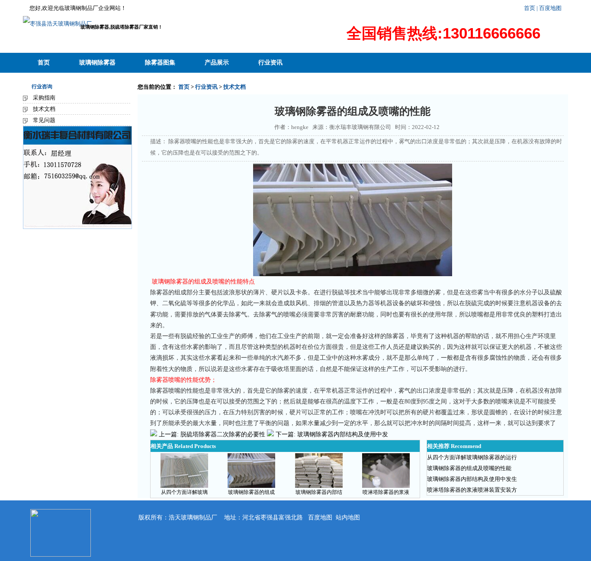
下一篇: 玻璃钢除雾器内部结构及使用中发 (332, 434)
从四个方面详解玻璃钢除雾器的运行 (472, 457)
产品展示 (217, 62)
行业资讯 (270, 62)
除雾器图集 (160, 62)
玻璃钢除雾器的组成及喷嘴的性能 (469, 468)
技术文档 (44, 109)
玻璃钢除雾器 (97, 62)
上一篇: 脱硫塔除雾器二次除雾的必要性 (212, 434)
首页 (529, 8)
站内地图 (348, 517)
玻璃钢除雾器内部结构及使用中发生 (472, 479)
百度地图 (320, 517)
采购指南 (44, 97)
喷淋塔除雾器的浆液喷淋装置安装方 (472, 490)
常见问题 (44, 120)
